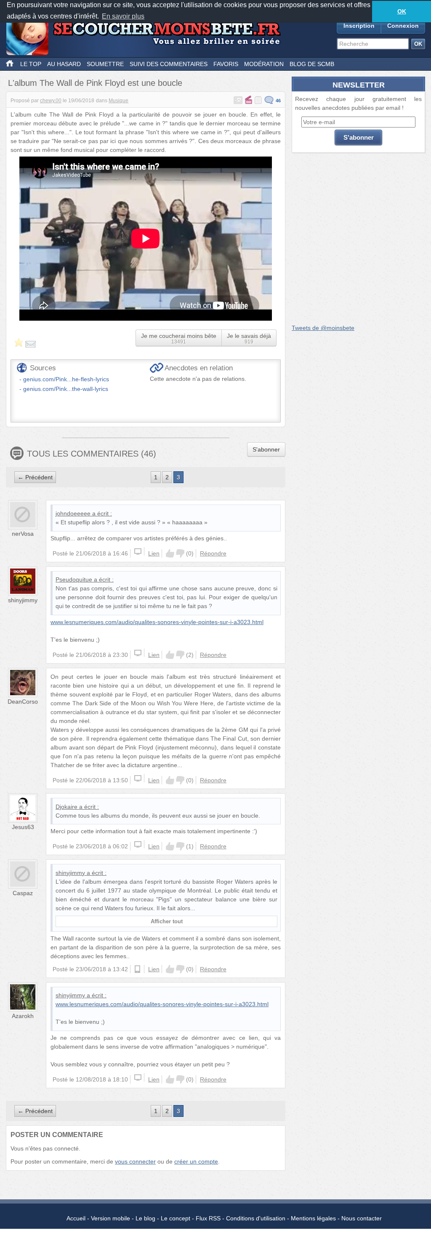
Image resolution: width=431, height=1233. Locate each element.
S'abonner (266, 449)
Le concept (175, 1218)
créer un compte (196, 1161)
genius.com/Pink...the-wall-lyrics (65, 388)
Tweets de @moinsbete (323, 327)
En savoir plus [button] (123, 16)
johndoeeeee (73, 513)
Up (170, 553)
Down (180, 553)
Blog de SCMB (312, 64)
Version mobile (110, 1218)
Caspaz (23, 893)
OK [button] (401, 11)
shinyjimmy (22, 600)
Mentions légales (313, 1218)
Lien (154, 553)
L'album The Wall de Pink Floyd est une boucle (95, 83)
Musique (118, 101)
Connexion (403, 25)
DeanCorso (23, 701)
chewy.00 (50, 101)
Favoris (225, 64)
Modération (264, 64)
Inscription (359, 25)
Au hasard (64, 64)
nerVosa (23, 533)
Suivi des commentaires (169, 64)
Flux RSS (208, 1218)
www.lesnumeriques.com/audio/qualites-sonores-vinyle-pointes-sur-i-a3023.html (157, 622)
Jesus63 (23, 827)
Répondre (213, 553)
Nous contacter (361, 1218)
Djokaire (66, 806)
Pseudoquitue (74, 579)
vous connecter (135, 1161)
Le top (30, 64)
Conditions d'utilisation (255, 1218)
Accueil (76, 1218)
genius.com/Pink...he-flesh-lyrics (66, 379)
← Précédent (35, 477)
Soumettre (105, 64)
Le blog (145, 1218)
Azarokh (23, 1015)
